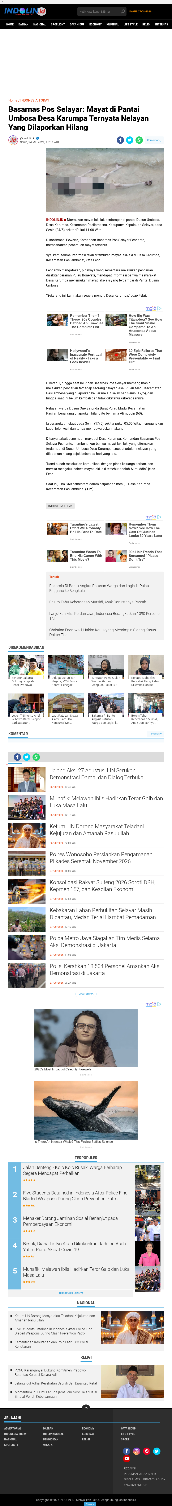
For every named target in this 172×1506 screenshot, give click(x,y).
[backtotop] (86, 1408)
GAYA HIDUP (77, 24)
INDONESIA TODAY (34, 100)
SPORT (125, 1439)
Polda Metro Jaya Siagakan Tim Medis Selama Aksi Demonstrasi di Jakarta (105, 942)
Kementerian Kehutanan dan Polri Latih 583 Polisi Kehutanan (51, 1344)
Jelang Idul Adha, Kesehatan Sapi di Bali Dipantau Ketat (56, 1383)
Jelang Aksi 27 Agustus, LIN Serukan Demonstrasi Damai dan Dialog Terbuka (96, 774)
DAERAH (23, 24)
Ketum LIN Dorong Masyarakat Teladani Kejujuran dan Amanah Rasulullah (97, 830)
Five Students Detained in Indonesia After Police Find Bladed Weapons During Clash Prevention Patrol (75, 1196)
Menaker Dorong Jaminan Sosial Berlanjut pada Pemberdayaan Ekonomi (70, 1221)
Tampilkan (154, 733)
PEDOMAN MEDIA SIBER (140, 1474)
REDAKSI (130, 1468)
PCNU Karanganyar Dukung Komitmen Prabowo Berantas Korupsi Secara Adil (50, 1372)
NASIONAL (39, 24)
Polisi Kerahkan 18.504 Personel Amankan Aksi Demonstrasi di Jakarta (105, 969)
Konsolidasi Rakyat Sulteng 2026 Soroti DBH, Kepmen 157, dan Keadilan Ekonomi (102, 886)
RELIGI (146, 24)
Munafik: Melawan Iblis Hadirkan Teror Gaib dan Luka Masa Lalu (106, 802)
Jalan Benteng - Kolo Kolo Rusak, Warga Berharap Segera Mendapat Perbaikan (72, 1170)
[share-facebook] (120, 140)
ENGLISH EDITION (135, 1484)
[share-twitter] (129, 140)
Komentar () (154, 140)
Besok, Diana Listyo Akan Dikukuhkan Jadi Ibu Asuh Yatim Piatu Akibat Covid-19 (74, 1246)
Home (10, 24)
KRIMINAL (113, 24)
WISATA (47, 1445)
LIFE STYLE (131, 24)
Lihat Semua (86, 993)
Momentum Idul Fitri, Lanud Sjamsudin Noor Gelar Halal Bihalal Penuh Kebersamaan (56, 1394)
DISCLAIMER (132, 1479)
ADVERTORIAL (12, 1428)
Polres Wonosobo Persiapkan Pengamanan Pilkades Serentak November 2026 (101, 858)
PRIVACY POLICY (154, 1479)
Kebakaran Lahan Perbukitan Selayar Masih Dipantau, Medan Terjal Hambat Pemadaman (103, 914)
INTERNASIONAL (53, 1434)
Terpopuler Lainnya (71, 1293)
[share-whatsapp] (139, 140)
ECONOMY (95, 24)
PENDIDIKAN (51, 1439)
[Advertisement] (86, 61)
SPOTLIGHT (58, 24)
